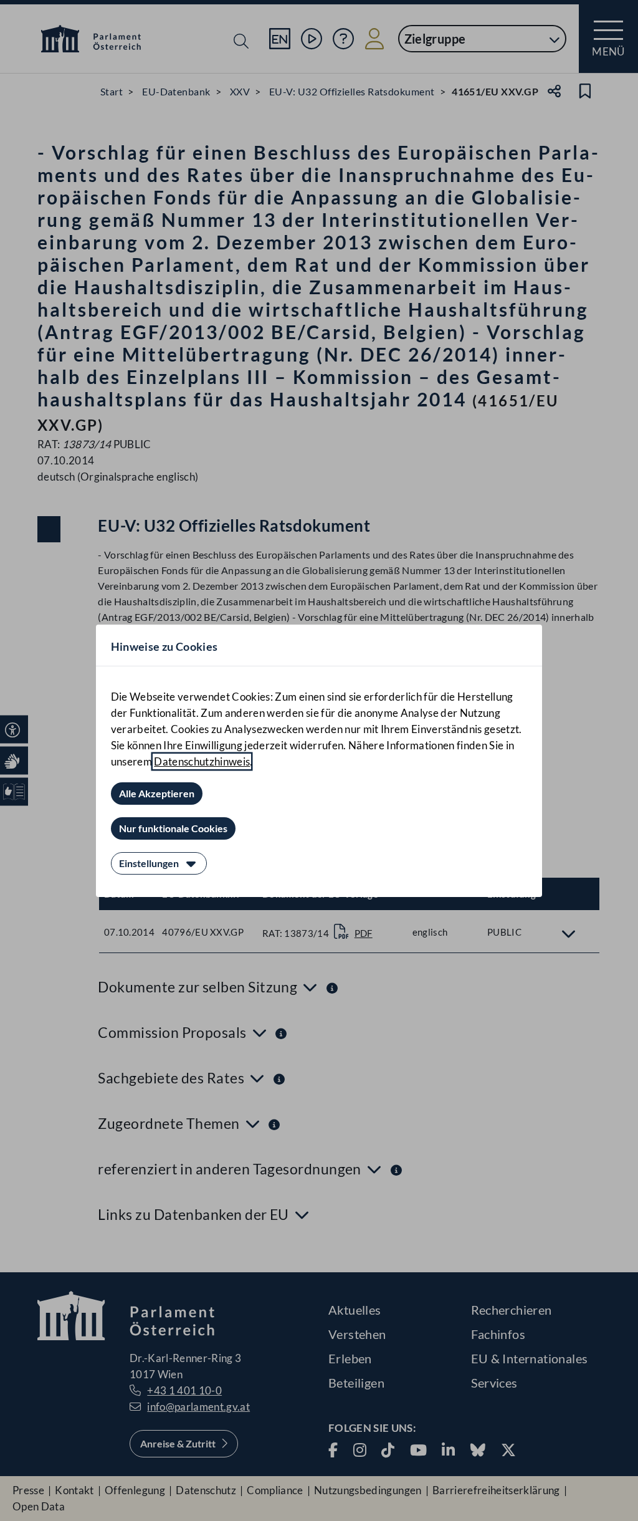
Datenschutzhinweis (202, 761)
